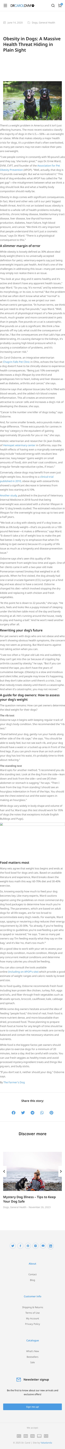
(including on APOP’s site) (23, 971)
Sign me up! (32, 1406)
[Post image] (32, 1171)
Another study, (9, 495)
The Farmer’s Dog (14, 1082)
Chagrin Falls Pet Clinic (16, 362)
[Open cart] (60, 5)
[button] (13, 1112)
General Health (47, 22)
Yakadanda (46, 1442)
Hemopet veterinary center (19, 445)
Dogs (35, 22)
